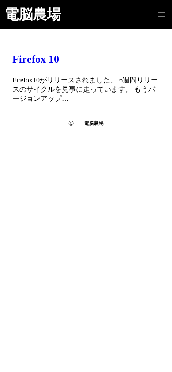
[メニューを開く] (162, 14)
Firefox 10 (35, 59)
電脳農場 (33, 14)
